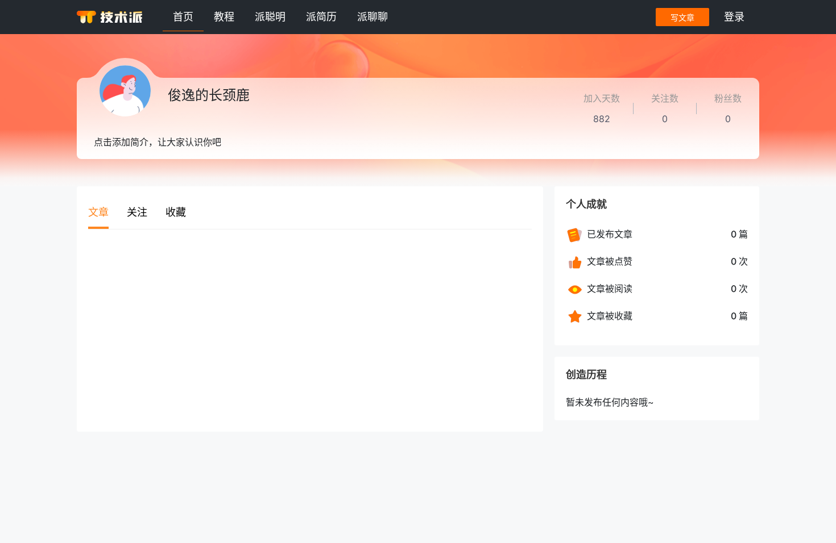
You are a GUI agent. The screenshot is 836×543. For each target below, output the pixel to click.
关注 (137, 212)
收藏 (175, 212)
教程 (224, 17)
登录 (734, 17)
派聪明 (270, 17)
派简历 (321, 17)
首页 (183, 17)
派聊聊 (372, 17)
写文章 (682, 17)
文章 (98, 212)
